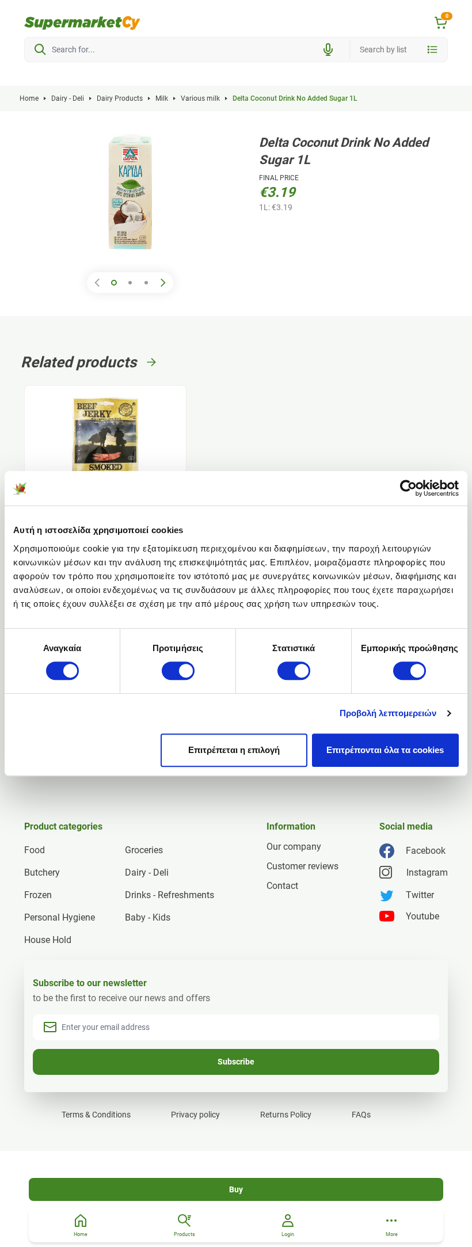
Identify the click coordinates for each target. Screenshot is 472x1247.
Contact (282, 885)
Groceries (144, 850)
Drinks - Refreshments (169, 894)
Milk (161, 98)
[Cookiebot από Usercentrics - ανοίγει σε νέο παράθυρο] (408, 488)
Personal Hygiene (59, 917)
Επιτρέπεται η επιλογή (234, 750)
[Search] (40, 49)
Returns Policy (285, 1114)
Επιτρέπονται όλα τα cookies (385, 750)
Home (29, 98)
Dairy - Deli (67, 98)
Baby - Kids (147, 917)
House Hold (47, 939)
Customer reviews (302, 866)
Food (34, 850)
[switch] (178, 670)
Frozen (38, 894)
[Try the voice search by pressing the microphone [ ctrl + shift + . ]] (328, 49)
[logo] (82, 23)
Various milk (200, 98)
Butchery (42, 872)
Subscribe (236, 1061)
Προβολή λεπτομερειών (388, 713)
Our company (294, 846)
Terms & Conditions (96, 1114)
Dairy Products (120, 98)
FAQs (361, 1114)
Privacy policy (195, 1114)
